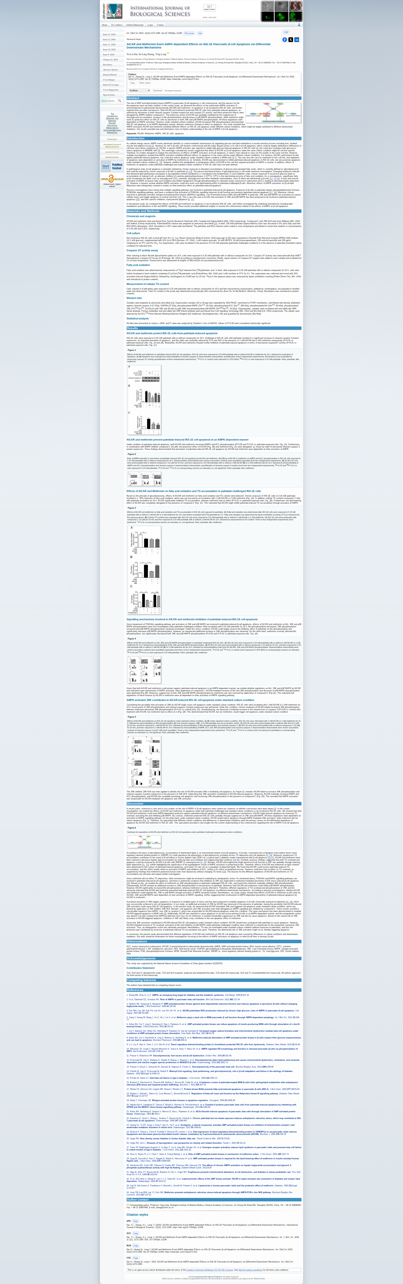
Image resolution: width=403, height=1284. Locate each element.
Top (112, 114)
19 (179, 197)
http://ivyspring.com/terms (250, 1270)
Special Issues (109, 94)
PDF (286, 32)
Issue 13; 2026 (109, 34)
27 (272, 857)
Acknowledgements (112, 130)
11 (188, 171)
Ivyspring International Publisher (208, 1277)
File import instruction (173, 90)
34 (128, 883)
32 (147, 864)
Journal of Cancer (112, 152)
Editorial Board (109, 74)
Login (150, 24)
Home (104, 24)
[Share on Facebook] (284, 39)
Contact (160, 24)
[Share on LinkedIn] (296, 39)
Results (112, 123)
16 (278, 178)
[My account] (299, 24)
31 (143, 864)
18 (275, 192)
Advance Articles (110, 69)
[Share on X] (290, 39)
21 (192, 199)
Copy (132, 83)
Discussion (112, 125)
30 (238, 860)
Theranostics (112, 139)
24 (270, 855)
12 (271, 178)
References (112, 133)
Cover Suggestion (110, 89)
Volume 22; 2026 (110, 59)
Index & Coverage (111, 84)
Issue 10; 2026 (109, 49)
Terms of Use (259, 1279)
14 (275, 178)
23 (172, 303)
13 (190, 171)
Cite (200, 33)
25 (269, 857)
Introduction (112, 116)
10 (160, 162)
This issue (189, 33)
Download (157, 90)
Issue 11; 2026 (109, 44)
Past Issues (107, 64)
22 (215, 223)
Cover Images (109, 79)
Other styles (144, 83)
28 (235, 860)
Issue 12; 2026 (109, 39)
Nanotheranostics (112, 157)
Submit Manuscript (134, 24)
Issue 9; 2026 (108, 54)
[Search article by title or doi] (120, 101)
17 (271, 192)
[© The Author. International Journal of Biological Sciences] (273, 112)
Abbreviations (112, 128)
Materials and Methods (112, 119)
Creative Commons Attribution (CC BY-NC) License (210, 1270)
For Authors (116, 24)
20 (138, 199)
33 (224, 872)
